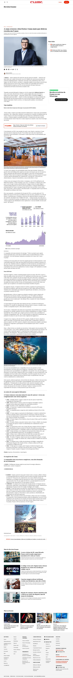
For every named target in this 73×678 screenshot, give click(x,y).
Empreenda (48, 659)
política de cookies (19, 676)
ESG (5, 653)
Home (5, 26)
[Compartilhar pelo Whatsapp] (4, 69)
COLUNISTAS (6, 665)
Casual (15, 638)
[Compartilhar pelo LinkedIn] (8, 69)
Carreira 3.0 (48, 646)
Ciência (15, 651)
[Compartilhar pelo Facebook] (6, 69)
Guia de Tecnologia (26, 642)
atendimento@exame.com (61, 656)
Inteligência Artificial (6, 658)
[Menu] (5, 2)
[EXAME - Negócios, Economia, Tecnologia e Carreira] (36, 2)
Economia (6, 651)
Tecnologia (16, 647)
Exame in (48, 644)
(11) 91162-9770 (61, 651)
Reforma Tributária (37, 639)
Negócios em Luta (36, 657)
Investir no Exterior (37, 652)
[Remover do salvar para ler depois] (17, 69)
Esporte (15, 643)
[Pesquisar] (7, 2)
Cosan (17, 535)
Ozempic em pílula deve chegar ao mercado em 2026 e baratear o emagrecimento (58, 46)
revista (47, 639)
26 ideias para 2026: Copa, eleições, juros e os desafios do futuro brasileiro (59, 51)
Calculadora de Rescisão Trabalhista (26, 655)
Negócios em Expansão (35, 670)
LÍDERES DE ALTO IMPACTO (7, 644)
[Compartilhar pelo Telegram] (11, 69)
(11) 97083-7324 (61, 667)
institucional (6, 676)
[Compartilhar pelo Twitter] (13, 69)
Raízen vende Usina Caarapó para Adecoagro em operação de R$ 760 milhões (20, 107)
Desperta (47, 648)
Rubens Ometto (38, 535)
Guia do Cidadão (25, 640)
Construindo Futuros (37, 647)
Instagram (58, 643)
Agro (47, 656)
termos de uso (12, 676)
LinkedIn (57, 641)
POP (14, 653)
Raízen (31, 535)
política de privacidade (28, 676)
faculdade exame (50, 636)
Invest (5, 661)
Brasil (5, 647)
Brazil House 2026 (37, 641)
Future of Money (17, 649)
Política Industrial (36, 659)
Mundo (15, 636)
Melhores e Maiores (24, 535)
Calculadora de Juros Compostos (26, 658)
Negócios (6, 663)
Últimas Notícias (7, 641)
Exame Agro (16, 645)
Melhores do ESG (36, 667)
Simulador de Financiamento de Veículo (26, 662)
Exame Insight (7, 655)
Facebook (58, 645)
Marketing (16, 641)
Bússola (34, 645)
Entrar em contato (59, 650)
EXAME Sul (35, 643)
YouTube (57, 638)
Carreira (5, 649)
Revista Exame (10, 7)
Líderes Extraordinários (36, 655)
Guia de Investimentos (25, 645)
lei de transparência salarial (39, 676)
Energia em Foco (36, 650)
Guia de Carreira (25, 648)
